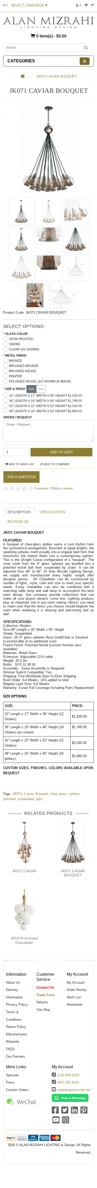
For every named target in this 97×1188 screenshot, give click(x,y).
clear (53, 794)
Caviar (28, 794)
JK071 (17, 794)
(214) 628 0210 (68, 1075)
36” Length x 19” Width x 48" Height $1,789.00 (45, 401)
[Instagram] (65, 1122)
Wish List (74, 997)
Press (10, 1082)
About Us (13, 982)
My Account (76, 982)
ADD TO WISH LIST (21, 464)
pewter (15, 376)
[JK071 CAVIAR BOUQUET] (48, 193)
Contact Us (45, 987)
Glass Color (16, 334)
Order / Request (17, 417)
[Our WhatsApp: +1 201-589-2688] (70, 1098)
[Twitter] (64, 1112)
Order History (77, 990)
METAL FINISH (15, 355)
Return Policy (16, 1027)
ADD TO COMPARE (56, 464)
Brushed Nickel (23, 371)
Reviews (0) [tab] (18, 522)
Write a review (62, 489)
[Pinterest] (83, 1112)
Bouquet (41, 794)
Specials (12, 1075)
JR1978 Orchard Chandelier (24, 940)
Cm (41, 388)
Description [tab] (19, 512)
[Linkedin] (74, 1112)
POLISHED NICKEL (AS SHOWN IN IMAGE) (40, 381)
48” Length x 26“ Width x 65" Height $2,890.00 (45, 411)
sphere (74, 794)
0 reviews (41, 489)
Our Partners (15, 1056)
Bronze (15, 361)
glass (63, 794)
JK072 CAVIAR (24, 871)
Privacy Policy (17, 1004)
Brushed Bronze (23, 366)
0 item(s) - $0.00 (50, 36)
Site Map (43, 1010)
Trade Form (45, 995)
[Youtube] (56, 1122)
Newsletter (75, 1004)
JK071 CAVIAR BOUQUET (56, 76)
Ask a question (21, 477)
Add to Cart (61, 452)
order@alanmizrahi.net (74, 1090)
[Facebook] (55, 1112)
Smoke (14, 344)
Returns (42, 1002)
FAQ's (10, 1049)
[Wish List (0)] (86, 5)
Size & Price (15, 389)
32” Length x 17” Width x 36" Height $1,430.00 (45, 395)
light (39, 799)
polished (9, 799)
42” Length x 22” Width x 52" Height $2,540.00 (45, 406)
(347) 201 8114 (68, 1082)
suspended (26, 799)
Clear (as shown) (24, 349)
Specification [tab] (52, 512)
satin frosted (21, 339)
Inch (31, 388)
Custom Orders (17, 1090)
